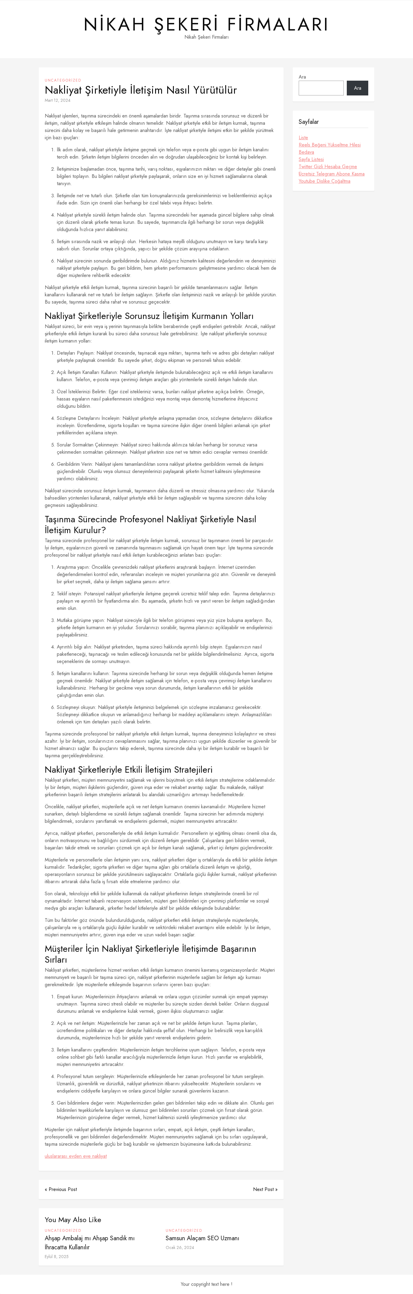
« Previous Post (61, 1189)
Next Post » (265, 1189)
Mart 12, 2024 (57, 100)
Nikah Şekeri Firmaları (206, 24)
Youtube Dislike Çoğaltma (324, 181)
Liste (303, 137)
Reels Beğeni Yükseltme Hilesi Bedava (330, 148)
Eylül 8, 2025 (57, 1257)
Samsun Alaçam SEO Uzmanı (202, 1238)
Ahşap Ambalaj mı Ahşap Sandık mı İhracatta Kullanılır (90, 1243)
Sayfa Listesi (311, 159)
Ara (302, 76)
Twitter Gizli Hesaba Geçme (328, 166)
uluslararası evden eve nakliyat (76, 1156)
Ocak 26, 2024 (180, 1247)
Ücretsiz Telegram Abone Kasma (332, 173)
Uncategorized (63, 80)
